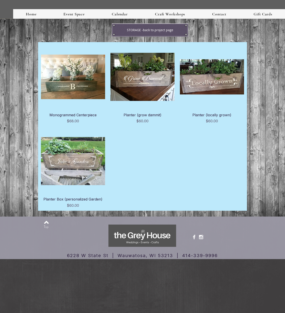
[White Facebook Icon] (194, 237)
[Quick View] (73, 77)
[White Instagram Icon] (201, 237)
